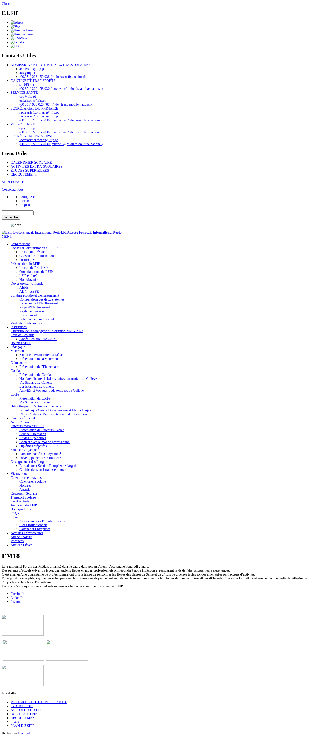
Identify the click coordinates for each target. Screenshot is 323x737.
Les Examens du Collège (36, 386)
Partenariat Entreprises (34, 529)
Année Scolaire (21, 537)
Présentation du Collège (35, 374)
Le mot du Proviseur (33, 268)
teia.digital (25, 733)
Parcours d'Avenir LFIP (27, 426)
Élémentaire (19, 363)
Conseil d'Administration (36, 256)
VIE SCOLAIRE (23, 124)
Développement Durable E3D (40, 458)
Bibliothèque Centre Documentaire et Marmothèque (55, 410)
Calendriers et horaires (26, 477)
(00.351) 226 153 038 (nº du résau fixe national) (52, 77)
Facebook (17, 594)
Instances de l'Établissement (38, 303)
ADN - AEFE (29, 291)
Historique (26, 260)
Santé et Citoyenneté (25, 450)
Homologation (29, 279)
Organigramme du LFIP (36, 271)
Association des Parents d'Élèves (42, 521)
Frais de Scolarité (22, 335)
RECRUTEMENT (24, 174)
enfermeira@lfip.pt (32, 100)
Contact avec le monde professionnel (44, 442)
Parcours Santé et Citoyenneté (40, 454)
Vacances (17, 541)
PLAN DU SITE (22, 726)
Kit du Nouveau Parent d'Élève (41, 355)
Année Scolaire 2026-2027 (38, 339)
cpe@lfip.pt (27, 128)
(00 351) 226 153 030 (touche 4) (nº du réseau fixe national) (61, 88)
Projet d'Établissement (34, 307)
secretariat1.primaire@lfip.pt (39, 112)
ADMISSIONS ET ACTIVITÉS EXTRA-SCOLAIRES (50, 65)
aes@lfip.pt (27, 73)
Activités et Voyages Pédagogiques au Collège (51, 390)
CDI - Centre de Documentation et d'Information (53, 414)
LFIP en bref (28, 275)
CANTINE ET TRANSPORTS (33, 80)
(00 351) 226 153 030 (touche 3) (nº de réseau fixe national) (60, 132)
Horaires (25, 485)
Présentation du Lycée (34, 398)
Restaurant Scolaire (24, 493)
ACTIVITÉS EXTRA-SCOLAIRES (37, 166)
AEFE (23, 287)
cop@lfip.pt (27, 96)
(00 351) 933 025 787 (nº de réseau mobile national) (55, 104)
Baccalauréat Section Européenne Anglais (48, 466)
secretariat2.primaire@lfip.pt (39, 116)
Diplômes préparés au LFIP (38, 446)
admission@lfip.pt (32, 69)
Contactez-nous (12, 189)
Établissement (20, 244)
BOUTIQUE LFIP (24, 714)
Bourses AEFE (21, 343)
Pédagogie (18, 347)
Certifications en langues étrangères (43, 469)
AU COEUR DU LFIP (27, 710)
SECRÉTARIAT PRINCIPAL (32, 136)
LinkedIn (17, 598)
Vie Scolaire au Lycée (34, 402)
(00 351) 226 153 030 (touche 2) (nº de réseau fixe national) (60, 120)
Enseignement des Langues (29, 462)
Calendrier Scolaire (32, 481)
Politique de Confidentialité (38, 319)
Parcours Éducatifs (23, 418)
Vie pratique (19, 473)
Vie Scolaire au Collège (35, 382)
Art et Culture (20, 422)
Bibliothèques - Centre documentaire (36, 406)
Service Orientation (32, 434)
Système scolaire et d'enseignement (35, 295)
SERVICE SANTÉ (24, 92)
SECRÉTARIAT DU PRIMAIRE (34, 108)
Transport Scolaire (23, 497)
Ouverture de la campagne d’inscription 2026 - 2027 (47, 331)
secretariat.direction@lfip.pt (38, 140)
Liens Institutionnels (33, 525)
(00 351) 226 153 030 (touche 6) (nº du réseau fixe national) (61, 144)
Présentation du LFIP (25, 264)
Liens (14, 517)
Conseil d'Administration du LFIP (34, 248)
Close (6, 4)
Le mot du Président (33, 252)
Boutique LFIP (21, 509)
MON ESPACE (13, 182)
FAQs (15, 513)
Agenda (24, 489)
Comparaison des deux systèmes (41, 299)
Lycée (15, 394)
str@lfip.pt (26, 84)
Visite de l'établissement (27, 323)
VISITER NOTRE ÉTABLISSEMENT (39, 702)
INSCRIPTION (22, 706)
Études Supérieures (32, 438)
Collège (16, 370)
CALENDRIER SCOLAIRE (31, 162)
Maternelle (18, 351)
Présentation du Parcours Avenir (41, 430)
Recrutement (28, 315)
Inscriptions (19, 327)
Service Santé (20, 501)
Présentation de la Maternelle (39, 359)
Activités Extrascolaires (27, 533)
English (24, 205)
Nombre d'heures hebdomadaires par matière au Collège (58, 378)
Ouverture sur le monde (27, 283)
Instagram (17, 601)
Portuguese (27, 197)
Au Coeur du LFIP (24, 505)
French (24, 201)
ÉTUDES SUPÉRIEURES (30, 170)
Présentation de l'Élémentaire (39, 366)
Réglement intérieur (33, 311)
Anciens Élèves (21, 545)
